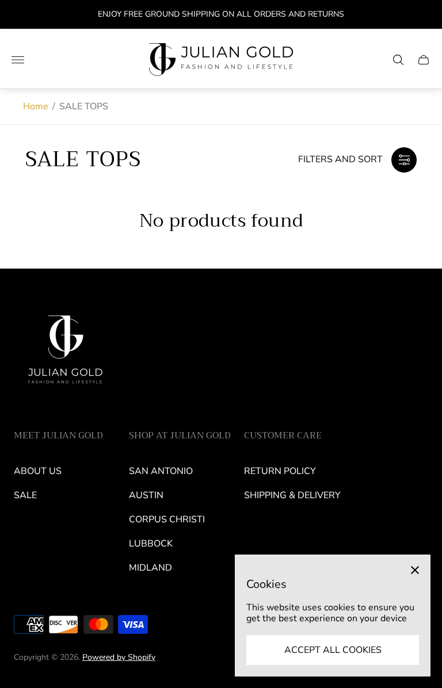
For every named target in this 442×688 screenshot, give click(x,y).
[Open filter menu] (404, 160)
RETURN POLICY (280, 471)
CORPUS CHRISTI (167, 519)
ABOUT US (38, 471)
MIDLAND (150, 567)
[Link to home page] (65, 354)
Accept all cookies (333, 650)
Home (35, 106)
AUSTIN (146, 495)
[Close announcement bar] (424, 14)
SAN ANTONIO (161, 471)
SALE (25, 495)
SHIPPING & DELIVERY (292, 495)
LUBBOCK (151, 543)
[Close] (415, 570)
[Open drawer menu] (18, 59)
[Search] (398, 59)
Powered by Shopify (118, 657)
